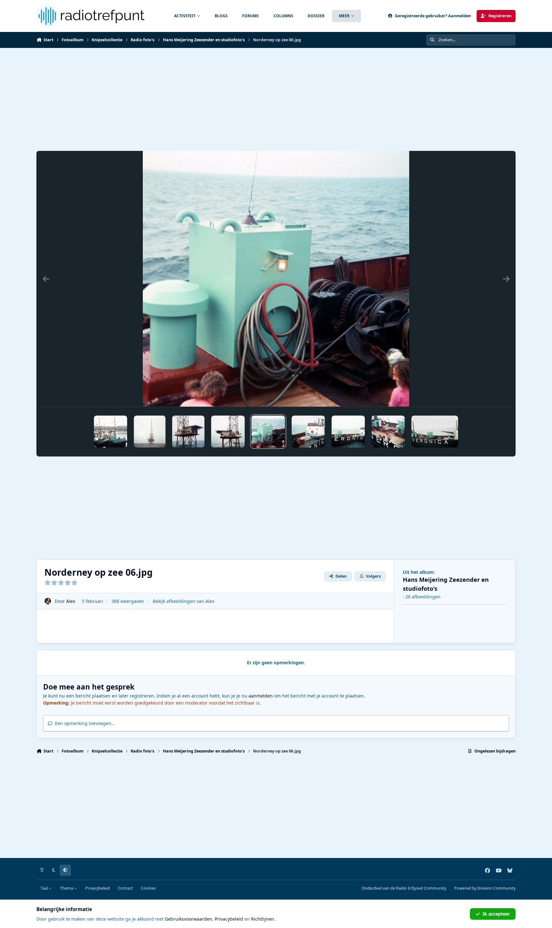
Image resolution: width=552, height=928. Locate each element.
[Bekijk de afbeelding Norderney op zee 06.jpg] (268, 432)
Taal (45, 888)
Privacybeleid (97, 888)
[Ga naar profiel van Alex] (47, 601)
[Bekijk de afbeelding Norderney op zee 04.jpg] (348, 432)
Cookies (148, 888)
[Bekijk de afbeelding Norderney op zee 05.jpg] (308, 432)
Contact (125, 888)
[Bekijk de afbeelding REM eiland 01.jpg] (228, 432)
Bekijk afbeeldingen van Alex (183, 601)
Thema (67, 888)
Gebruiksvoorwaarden (188, 919)
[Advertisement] (228, 99)
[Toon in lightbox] (276, 279)
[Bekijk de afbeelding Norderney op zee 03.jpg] (388, 432)
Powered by (485, 888)
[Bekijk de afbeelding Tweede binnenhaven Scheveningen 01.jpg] (110, 432)
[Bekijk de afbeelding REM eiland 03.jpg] (149, 432)
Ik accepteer (496, 914)
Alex (70, 601)
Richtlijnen (262, 919)
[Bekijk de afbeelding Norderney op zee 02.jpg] (434, 432)
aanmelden (261, 696)
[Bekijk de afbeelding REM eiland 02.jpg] (188, 432)
